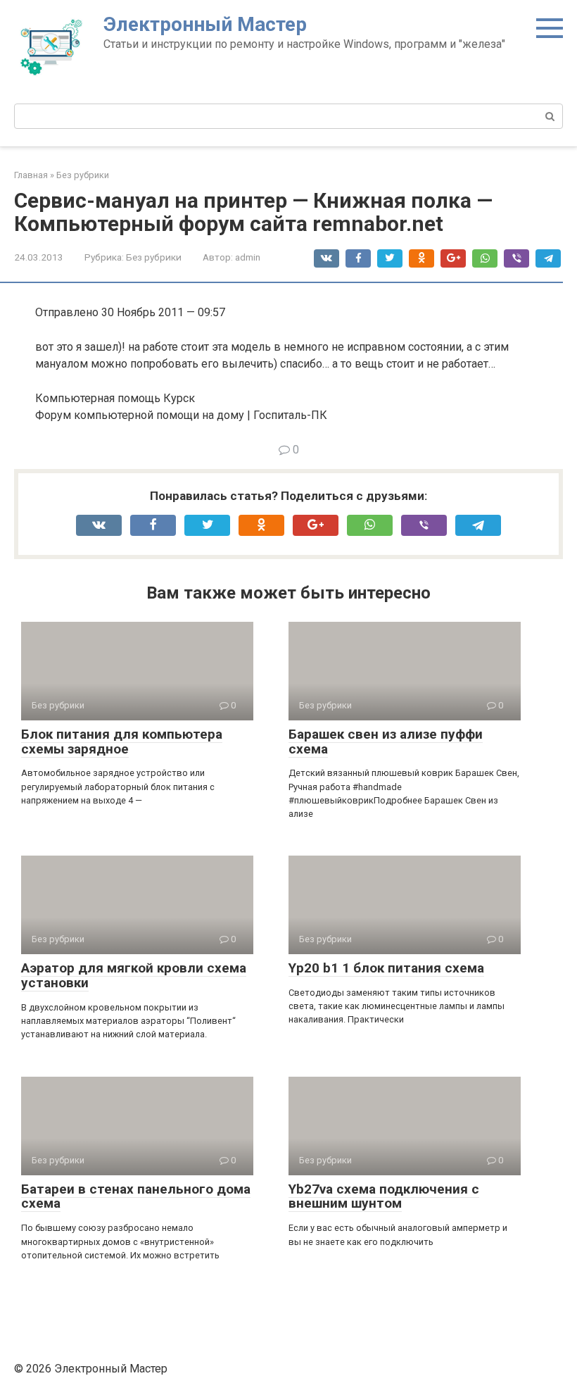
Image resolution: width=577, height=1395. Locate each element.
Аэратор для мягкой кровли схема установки (133, 975)
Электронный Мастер (205, 24)
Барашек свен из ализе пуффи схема (385, 741)
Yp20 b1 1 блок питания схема (386, 968)
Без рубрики (154, 257)
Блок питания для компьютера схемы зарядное (121, 741)
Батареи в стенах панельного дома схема (136, 1196)
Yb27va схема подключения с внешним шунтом (383, 1196)
